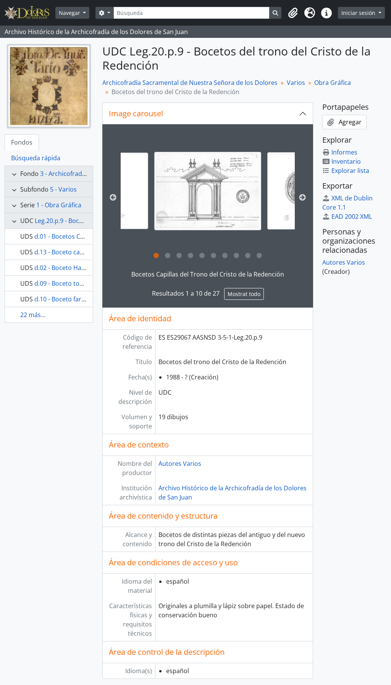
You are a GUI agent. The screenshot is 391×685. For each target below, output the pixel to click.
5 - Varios (63, 189)
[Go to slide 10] (259, 256)
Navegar (70, 12)
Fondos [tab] (21, 142)
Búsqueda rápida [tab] (35, 158)
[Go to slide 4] (190, 256)
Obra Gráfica (332, 82)
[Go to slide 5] (202, 256)
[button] (292, 13)
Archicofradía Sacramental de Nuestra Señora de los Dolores (190, 82)
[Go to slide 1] (156, 256)
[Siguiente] (302, 198)
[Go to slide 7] (225, 256)
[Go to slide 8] (236, 256)
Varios (296, 82)
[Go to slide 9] (248, 256)
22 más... (32, 315)
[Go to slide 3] (179, 256)
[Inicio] (30, 13)
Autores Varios (179, 463)
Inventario (346, 161)
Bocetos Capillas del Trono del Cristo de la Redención (207, 274)
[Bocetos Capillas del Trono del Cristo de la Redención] (207, 191)
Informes (344, 152)
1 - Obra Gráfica (58, 205)
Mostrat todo (244, 294)
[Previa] (113, 198)
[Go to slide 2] (167, 256)
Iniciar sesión (359, 12)
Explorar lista (350, 170)
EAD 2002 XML (351, 216)
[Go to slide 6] (213, 256)
